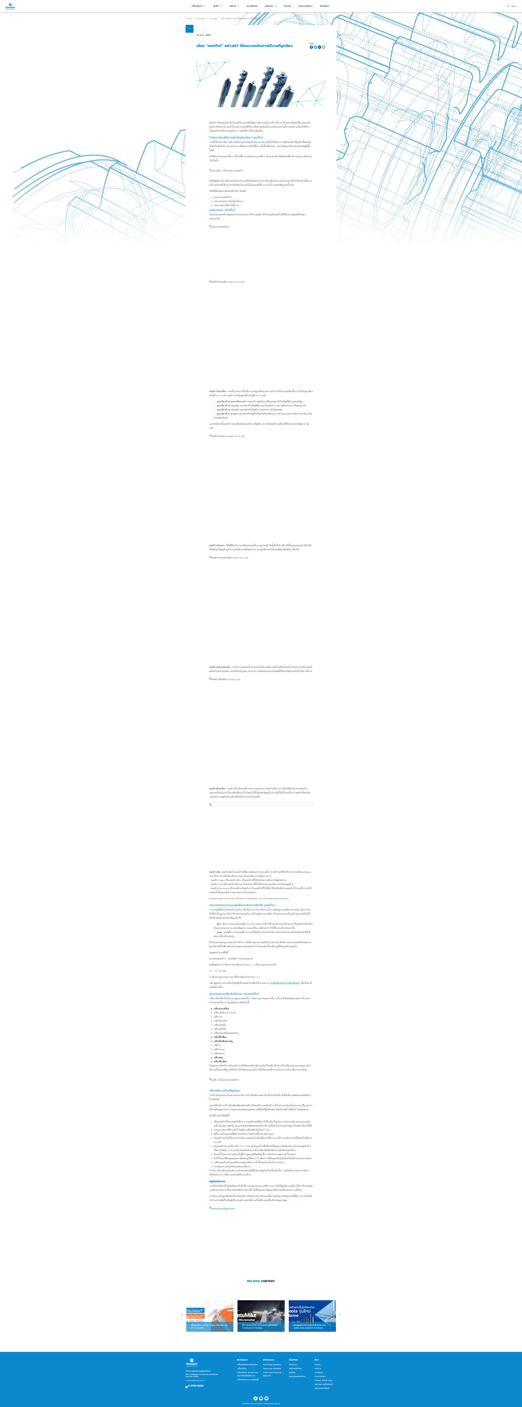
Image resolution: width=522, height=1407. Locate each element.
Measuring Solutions (272, 1368)
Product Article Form (324, 1380)
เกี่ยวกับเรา (197, 6)
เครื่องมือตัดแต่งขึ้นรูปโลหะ (247, 1364)
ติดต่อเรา (324, 6)
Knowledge (213, 18)
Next (338, 1314)
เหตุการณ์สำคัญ (295, 1368)
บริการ (232, 6)
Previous (184, 1314)
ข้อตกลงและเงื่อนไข (322, 1388)
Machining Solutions (272, 1364)
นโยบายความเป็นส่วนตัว (324, 1384)
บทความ (269, 6)
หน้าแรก (190, 18)
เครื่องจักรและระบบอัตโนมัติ (248, 1379)
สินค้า (216, 6)
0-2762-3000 (195, 1385)
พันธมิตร (292, 1372)
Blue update (201, 18)
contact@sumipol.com (195, 1380)
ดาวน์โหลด (252, 6)
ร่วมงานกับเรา (306, 6)
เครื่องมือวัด (241, 1368)
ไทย (514, 6)
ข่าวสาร (287, 6)
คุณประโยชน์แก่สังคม (297, 1376)
